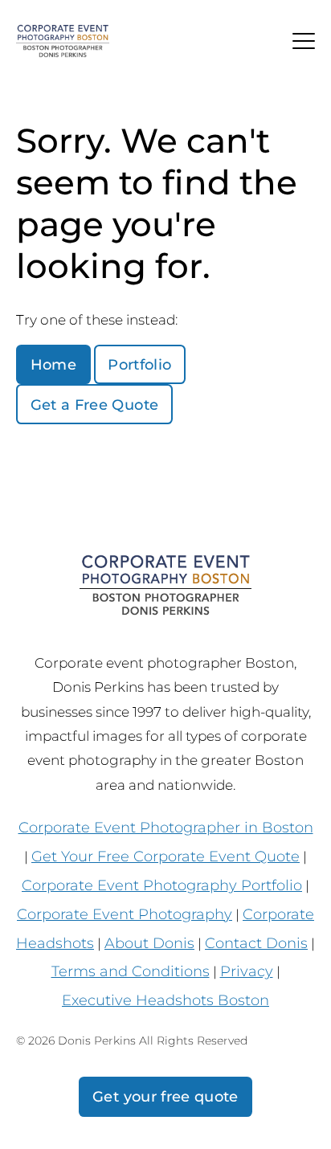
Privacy (246, 971)
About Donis (149, 942)
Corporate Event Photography (124, 914)
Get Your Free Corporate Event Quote (165, 856)
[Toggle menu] (303, 41)
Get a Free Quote (95, 404)
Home (53, 364)
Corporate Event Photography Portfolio (162, 885)
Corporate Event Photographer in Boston (165, 827)
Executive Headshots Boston (165, 1000)
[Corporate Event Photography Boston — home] (62, 41)
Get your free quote (165, 1096)
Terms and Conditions (130, 971)
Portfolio (139, 364)
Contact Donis (256, 942)
